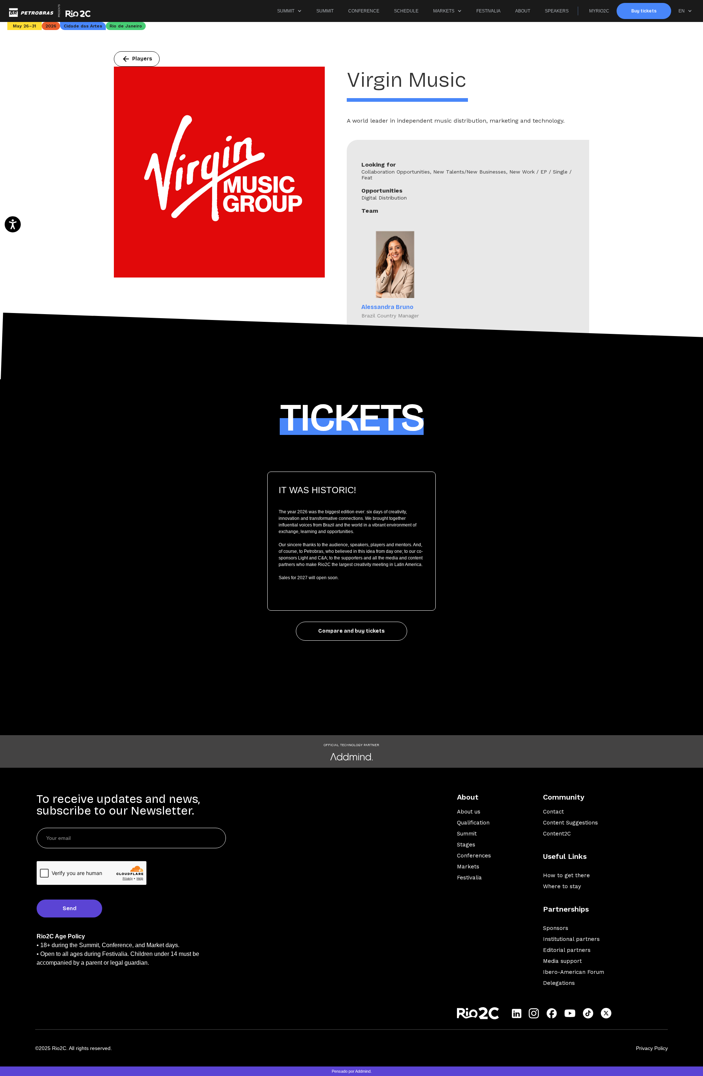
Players (137, 59)
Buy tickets (643, 11)
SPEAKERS (557, 11)
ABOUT (522, 11)
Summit (467, 833)
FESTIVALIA (488, 11)
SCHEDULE (406, 11)
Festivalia (469, 877)
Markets (468, 866)
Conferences (474, 855)
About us (468, 811)
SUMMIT (285, 11)
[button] (289, 11)
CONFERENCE (363, 11)
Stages (466, 844)
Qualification (473, 822)
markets (443, 11)
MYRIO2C (599, 11)
